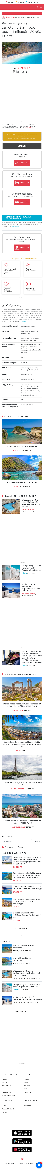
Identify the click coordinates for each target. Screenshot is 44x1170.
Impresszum (6, 1089)
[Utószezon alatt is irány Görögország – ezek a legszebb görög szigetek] (11, 513)
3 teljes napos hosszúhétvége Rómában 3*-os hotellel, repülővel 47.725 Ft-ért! (22, 705)
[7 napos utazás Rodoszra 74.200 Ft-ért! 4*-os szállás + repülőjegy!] (7, 893)
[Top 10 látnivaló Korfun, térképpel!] (22, 479)
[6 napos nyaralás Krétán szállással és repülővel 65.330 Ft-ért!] (7, 919)
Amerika (27, 1086)
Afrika (26, 1089)
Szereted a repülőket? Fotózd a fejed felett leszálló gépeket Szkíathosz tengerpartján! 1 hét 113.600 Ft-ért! (27, 860)
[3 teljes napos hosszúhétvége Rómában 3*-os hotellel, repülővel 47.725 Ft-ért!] (22, 701)
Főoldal (4, 1079)
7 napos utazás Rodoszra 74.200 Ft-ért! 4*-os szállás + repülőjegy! (27, 887)
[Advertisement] (22, 99)
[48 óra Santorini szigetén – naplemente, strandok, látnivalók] (11, 597)
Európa (26, 1079)
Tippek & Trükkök (8, 1109)
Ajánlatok (11, 2)
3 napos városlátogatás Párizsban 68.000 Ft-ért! (22, 783)
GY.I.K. (4, 1106)
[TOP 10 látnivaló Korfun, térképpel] (22, 443)
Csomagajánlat (33, 2)
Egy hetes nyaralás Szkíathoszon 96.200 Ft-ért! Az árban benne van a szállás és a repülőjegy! (27, 875)
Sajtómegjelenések (8, 1095)
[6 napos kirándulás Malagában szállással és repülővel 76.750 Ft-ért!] (22, 818)
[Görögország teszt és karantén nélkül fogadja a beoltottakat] (11, 579)
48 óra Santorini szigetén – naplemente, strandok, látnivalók (32, 587)
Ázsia (26, 1082)
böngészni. (33, 138)
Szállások (21, 2)
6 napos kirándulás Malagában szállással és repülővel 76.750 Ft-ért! (22, 822)
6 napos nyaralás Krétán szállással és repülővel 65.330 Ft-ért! (27, 915)
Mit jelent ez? (16, 226)
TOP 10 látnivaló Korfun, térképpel (22, 446)
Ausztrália (27, 1092)
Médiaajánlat (6, 1092)
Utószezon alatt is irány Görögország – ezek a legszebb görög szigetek (32, 503)
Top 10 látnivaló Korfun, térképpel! (22, 482)
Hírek (24, 573)
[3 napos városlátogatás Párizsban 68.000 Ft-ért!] (22, 779)
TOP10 (16, 450)
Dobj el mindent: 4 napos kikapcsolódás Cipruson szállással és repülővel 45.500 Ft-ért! (22, 744)
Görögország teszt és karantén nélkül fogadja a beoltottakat (31, 568)
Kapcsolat (27, 1106)
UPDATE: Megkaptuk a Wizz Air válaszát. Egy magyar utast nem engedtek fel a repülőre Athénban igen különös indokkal (32, 656)
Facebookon (29, 127)
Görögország (28, 510)
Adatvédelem (6, 1086)
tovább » (24, 321)
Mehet (38, 841)
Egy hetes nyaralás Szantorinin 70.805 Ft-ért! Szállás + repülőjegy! (26, 901)
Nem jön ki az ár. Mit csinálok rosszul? (25, 258)
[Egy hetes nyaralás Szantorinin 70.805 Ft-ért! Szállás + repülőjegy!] (7, 906)
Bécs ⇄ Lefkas (22, 154)
